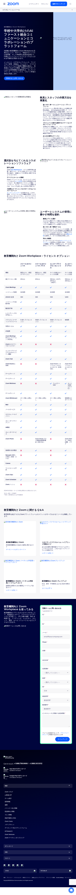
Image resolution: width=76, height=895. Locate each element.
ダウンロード (9, 846)
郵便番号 (45, 705)
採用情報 (7, 801)
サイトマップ (68, 877)
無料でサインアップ (59, 4)
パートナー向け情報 (11, 808)
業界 (44, 678)
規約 (5, 877)
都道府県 (45, 696)
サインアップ (62, 739)
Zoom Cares (9, 821)
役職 (44, 651)
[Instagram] (22, 865)
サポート (7, 858)
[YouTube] (13, 865)
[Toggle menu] (4, 4)
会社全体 (45, 660)
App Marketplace (16, 170)
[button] (71, 890)
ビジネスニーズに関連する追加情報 (53, 713)
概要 (6, 786)
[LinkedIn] (5, 865)
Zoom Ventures (9, 834)
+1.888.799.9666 (21, 763)
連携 (6, 805)
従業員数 (45, 669)
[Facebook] (18, 865)
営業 (6, 852)
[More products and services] (70, 4)
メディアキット (9, 824)
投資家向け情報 (9, 811)
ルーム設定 (18, 181)
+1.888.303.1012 (35, 763)
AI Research (8, 831)
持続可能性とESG (10, 818)
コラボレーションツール (11, 10)
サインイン (44, 4)
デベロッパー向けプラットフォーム (16, 828)
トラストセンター (18, 877)
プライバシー (10, 877)
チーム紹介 (8, 798)
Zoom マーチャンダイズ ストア (14, 838)
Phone (44, 642)
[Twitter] (9, 865)
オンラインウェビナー (14, 193)
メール (44, 632)
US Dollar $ (44, 871)
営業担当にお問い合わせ (15, 78)
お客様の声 (8, 795)
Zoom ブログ (9, 792)
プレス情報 (8, 815)
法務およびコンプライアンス (38, 877)
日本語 (7, 871)
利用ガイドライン (27, 877)
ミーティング (33, 4)
